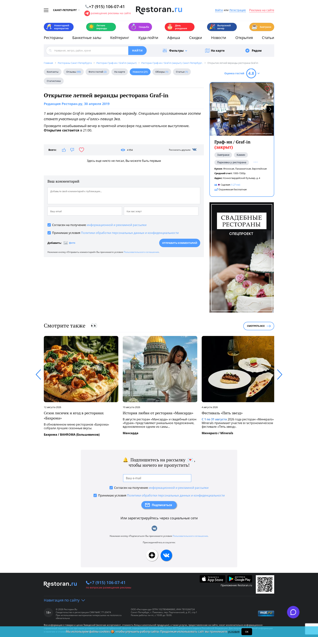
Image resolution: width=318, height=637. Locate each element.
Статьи (268, 37)
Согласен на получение (99, 225)
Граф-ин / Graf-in (232, 144)
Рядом (257, 51)
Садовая (225, 184)
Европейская (259, 168)
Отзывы (73, 71)
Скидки (195, 37)
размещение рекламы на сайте (111, 13)
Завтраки (261, 26)
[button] (270, 109)
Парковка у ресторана (231, 162)
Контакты (53, 71)
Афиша (173, 37)
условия (234, 631)
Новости (218, 37)
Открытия (244, 37)
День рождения (177, 27)
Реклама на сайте (261, 10)
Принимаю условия (115, 233)
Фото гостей (98, 71)
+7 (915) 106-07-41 (108, 582)
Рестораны (53, 37)
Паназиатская (243, 168)
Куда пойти (148, 37)
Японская (228, 168)
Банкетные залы (86, 37)
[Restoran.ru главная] (159, 10)
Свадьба (139, 26)
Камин (241, 154)
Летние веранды (97, 27)
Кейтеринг (119, 37)
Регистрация (237, 10)
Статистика (54, 81)
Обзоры (161, 71)
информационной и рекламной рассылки (116, 225)
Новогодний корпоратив (57, 27)
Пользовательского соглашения (141, 252)
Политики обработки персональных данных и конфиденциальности (130, 233)
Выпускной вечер (220, 27)
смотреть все (256, 326)
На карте (218, 51)
